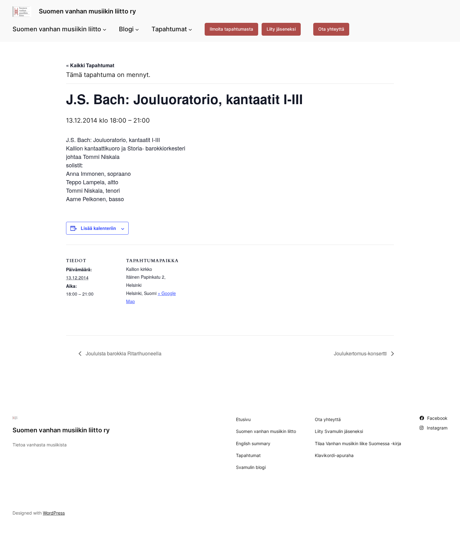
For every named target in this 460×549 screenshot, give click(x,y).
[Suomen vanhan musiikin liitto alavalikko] (104, 29)
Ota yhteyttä (331, 29)
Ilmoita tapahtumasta (231, 29)
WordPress (54, 513)
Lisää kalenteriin (98, 228)
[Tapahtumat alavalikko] (190, 29)
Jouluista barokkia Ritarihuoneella (122, 353)
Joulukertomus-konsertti (361, 353)
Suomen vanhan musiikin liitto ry (87, 11)
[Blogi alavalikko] (137, 29)
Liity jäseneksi (281, 29)
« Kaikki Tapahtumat (90, 65)
